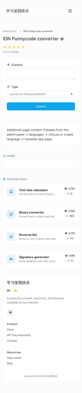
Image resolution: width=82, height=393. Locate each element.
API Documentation (19, 335)
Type (14, 87)
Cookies (12, 340)
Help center (14, 357)
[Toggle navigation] (70, 11)
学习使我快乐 (17, 11)
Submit (41, 106)
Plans (10, 329)
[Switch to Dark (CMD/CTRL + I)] (16, 290)
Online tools (10, 31)
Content (17, 65)
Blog (10, 363)
